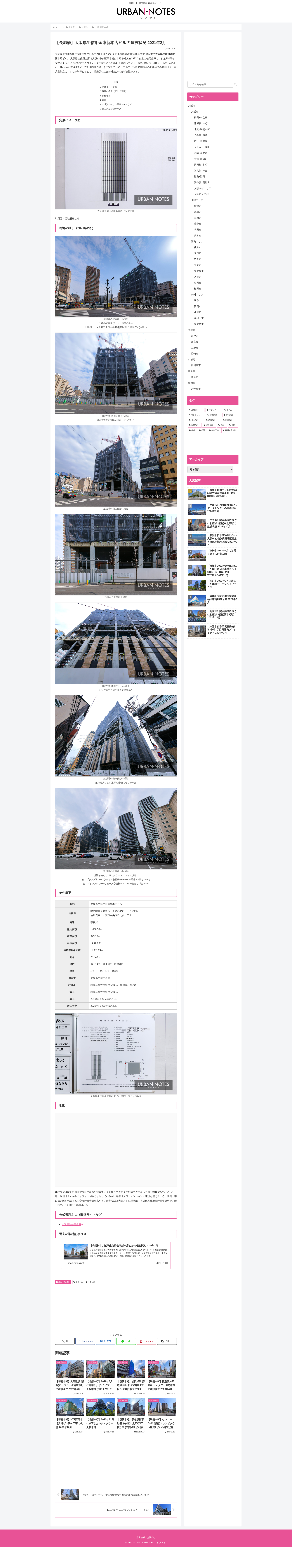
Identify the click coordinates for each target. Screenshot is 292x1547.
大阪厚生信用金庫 (71, 1224)
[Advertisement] (85, 1308)
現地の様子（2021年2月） (114, 91)
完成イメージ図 (109, 87)
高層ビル (79, 1282)
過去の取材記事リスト (112, 109)
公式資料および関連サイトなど (117, 104)
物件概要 (106, 95)
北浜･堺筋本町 (64, 1282)
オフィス (91, 1282)
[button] (167, 1341)
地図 (104, 100)
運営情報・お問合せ (146, 1537)
